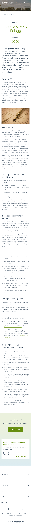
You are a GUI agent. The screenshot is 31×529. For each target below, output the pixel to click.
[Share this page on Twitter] (17, 41)
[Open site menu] (27, 3)
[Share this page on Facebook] (13, 41)
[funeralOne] (19, 521)
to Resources (9, 14)
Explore (20, 456)
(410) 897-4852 (24, 423)
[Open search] (23, 3)
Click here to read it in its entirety (13, 327)
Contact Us (15, 429)
